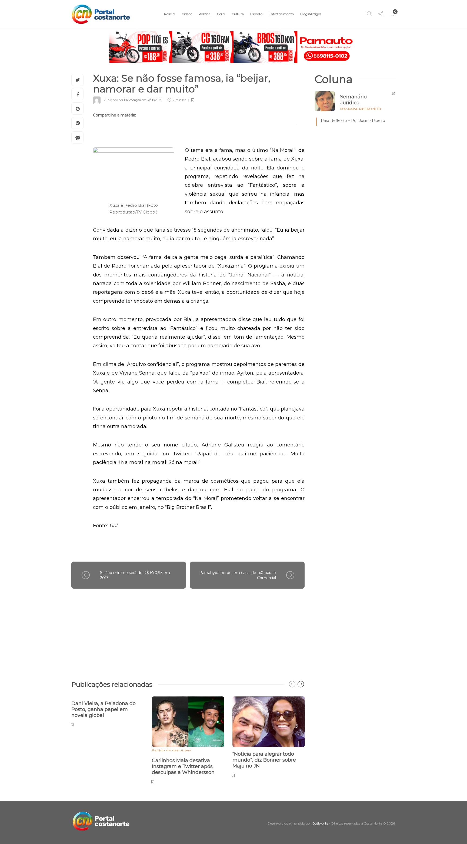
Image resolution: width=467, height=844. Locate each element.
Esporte (256, 14)
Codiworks (320, 823)
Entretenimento (281, 14)
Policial (169, 14)
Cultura (238, 14)
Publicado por (122, 100)
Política (204, 14)
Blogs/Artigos (310, 14)
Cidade (187, 14)
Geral (221, 14)
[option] (107, 711)
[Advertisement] (188, 632)
